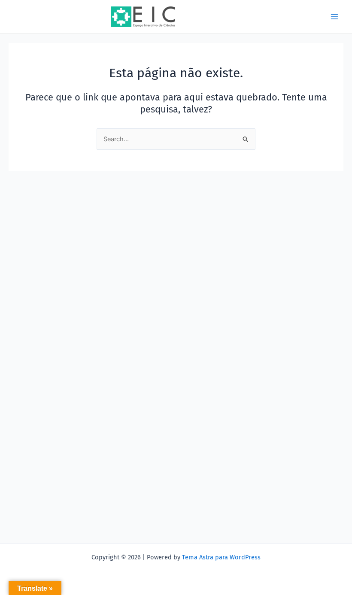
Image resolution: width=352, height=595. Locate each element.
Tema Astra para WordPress (221, 557)
